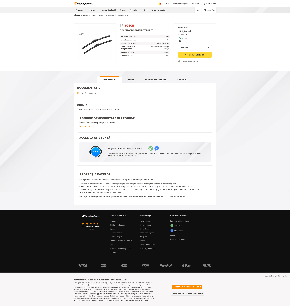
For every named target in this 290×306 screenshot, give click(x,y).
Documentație (109, 80)
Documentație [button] (85, 126)
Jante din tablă (145, 225)
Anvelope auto (145, 221)
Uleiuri (123, 10)
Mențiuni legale (116, 237)
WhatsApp (178, 225)
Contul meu (211, 3)
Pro (167, 3)
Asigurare (113, 221)
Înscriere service (116, 233)
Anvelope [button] (80, 10)
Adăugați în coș (197, 55)
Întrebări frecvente (177, 239)
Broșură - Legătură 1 (87, 93)
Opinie (131, 80)
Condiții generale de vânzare (121, 241)
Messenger (178, 231)
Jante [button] (93, 10)
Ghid (145, 10)
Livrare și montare (159, 10)
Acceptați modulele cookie (187, 287)
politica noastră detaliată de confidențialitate (128, 189)
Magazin (133, 10)
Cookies (113, 252)
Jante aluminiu (145, 229)
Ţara (111, 244)
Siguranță (182, 80)
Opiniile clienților (180, 3)
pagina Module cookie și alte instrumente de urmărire (130, 300)
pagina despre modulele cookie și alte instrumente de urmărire (108, 296)
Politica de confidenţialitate (120, 248)
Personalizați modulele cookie (187, 293)
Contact (195, 3)
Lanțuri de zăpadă (109, 10)
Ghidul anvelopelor (117, 225)
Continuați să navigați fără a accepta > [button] (276, 276)
